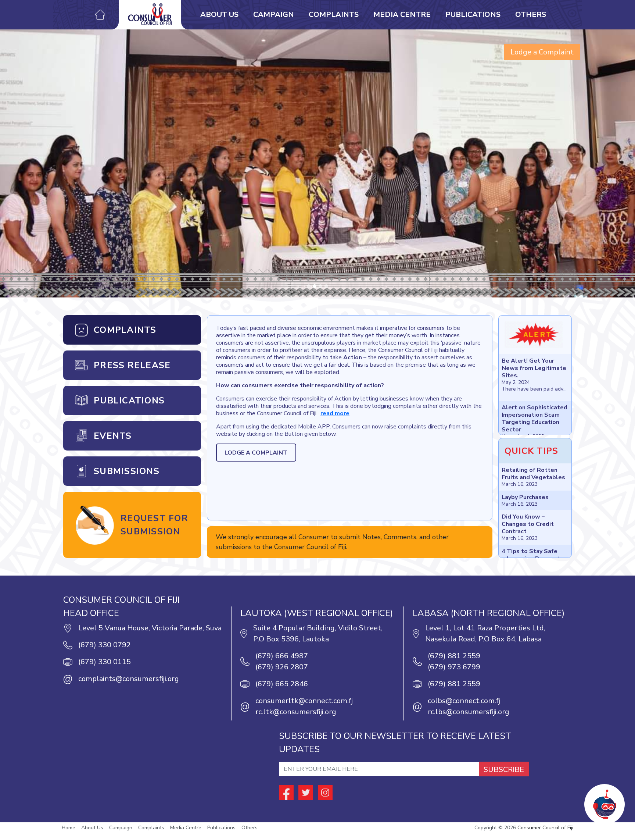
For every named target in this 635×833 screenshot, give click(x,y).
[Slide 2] (320, 286)
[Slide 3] (326, 286)
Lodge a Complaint (542, 52)
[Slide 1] (314, 286)
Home (68, 827)
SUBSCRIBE (504, 770)
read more (334, 413)
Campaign (273, 14)
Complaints (334, 14)
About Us (219, 14)
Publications (473, 14)
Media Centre (402, 14)
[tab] (132, 330)
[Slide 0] (309, 286)
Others (530, 14)
